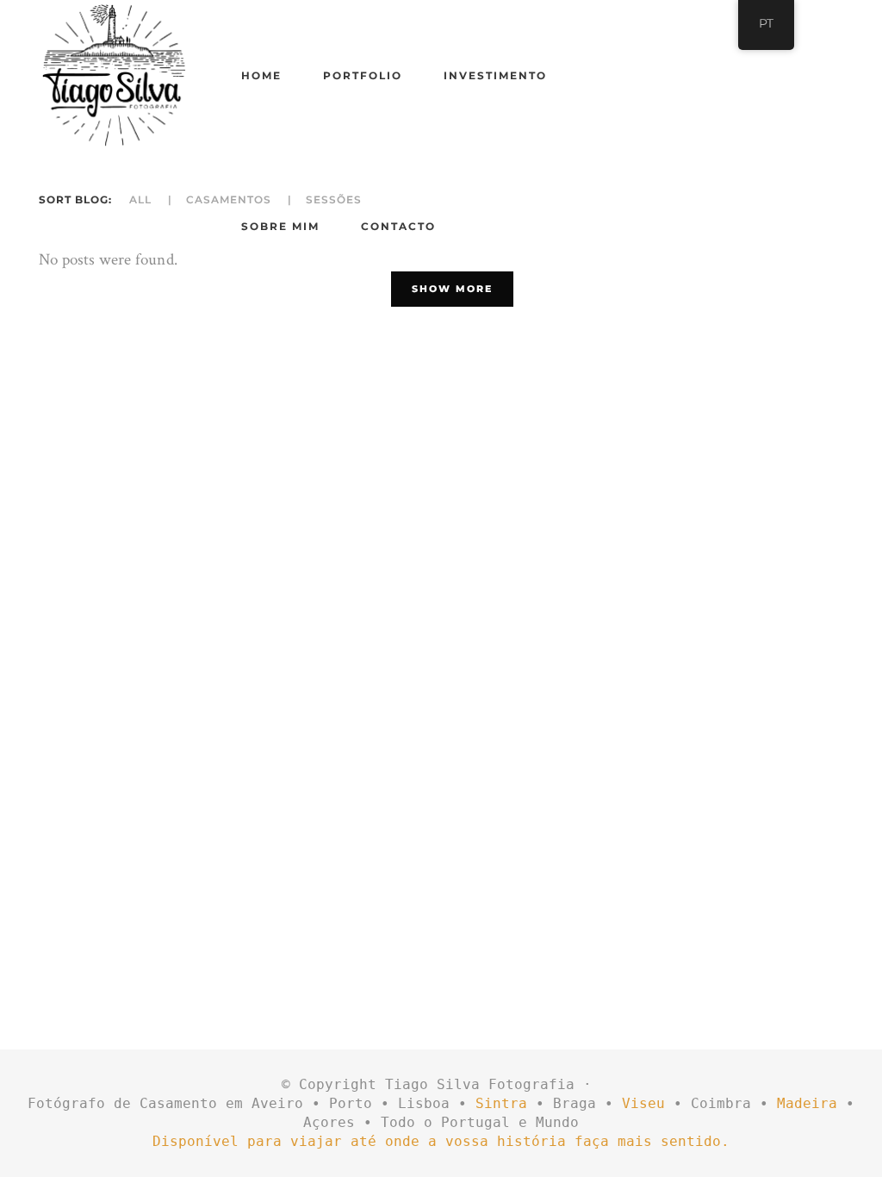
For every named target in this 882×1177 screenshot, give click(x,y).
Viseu (643, 1103)
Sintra (501, 1103)
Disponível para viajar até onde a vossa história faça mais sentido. (441, 1141)
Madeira (807, 1103)
